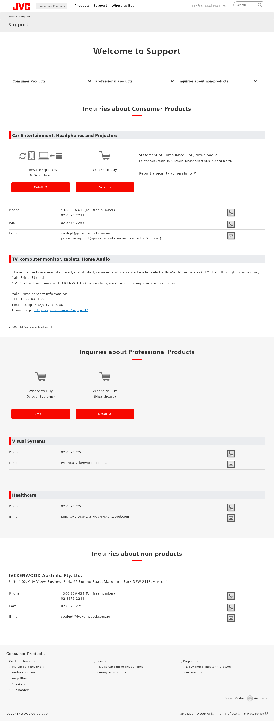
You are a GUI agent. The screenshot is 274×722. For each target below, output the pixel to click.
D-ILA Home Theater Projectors (209, 666)
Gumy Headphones (113, 672)
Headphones (105, 661)
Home (13, 16)
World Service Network (32, 327)
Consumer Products (52, 5)
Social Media (234, 698)
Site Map (187, 713)
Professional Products (209, 5)
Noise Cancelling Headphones (121, 666)
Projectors (190, 661)
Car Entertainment (23, 661)
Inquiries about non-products (203, 81)
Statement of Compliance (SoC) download (176, 155)
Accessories (194, 672)
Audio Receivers (24, 672)
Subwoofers (21, 690)
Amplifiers (20, 678)
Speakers (18, 684)
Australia (261, 698)
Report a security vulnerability (166, 173)
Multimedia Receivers (28, 666)
